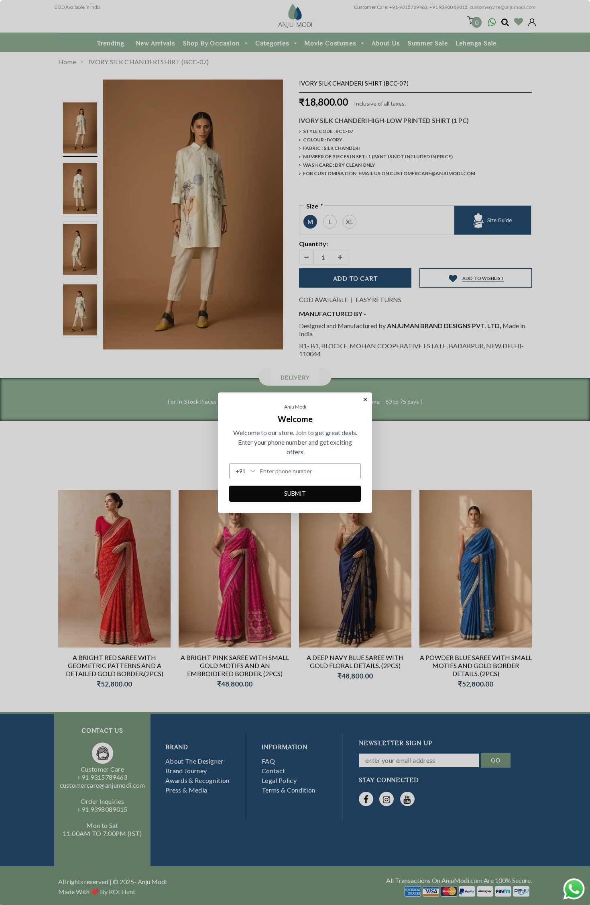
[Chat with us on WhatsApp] (574, 888)
